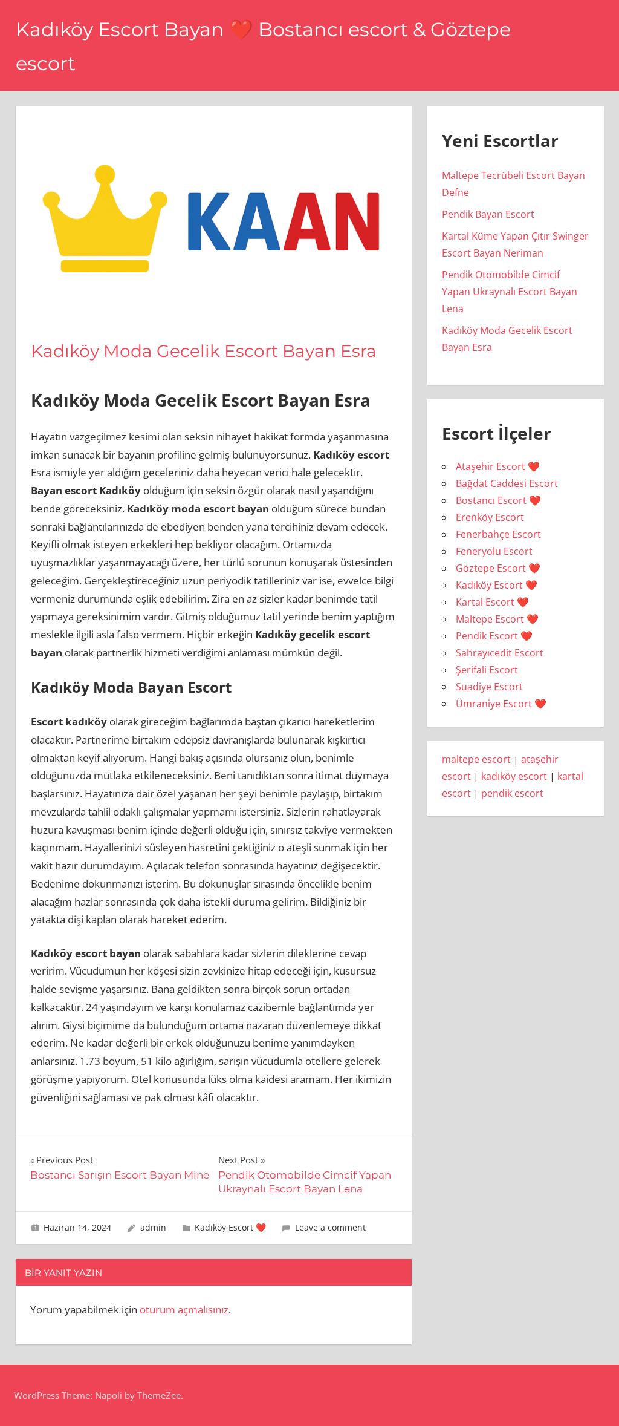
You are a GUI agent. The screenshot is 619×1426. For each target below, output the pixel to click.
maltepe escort (476, 759)
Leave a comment (330, 1227)
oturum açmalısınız (184, 1309)
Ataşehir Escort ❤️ (498, 466)
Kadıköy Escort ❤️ (230, 1227)
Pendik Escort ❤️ (494, 636)
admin (153, 1227)
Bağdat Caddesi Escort (507, 483)
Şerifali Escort (487, 669)
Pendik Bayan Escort (488, 214)
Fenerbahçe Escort (498, 534)
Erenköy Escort (490, 517)
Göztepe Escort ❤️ (498, 568)
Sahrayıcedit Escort (499, 652)
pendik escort (512, 793)
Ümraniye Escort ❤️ (501, 703)
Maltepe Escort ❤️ (497, 619)
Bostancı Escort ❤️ (498, 500)
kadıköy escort (514, 776)
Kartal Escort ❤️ (492, 602)
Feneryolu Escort (494, 551)
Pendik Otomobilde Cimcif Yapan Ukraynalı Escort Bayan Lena (509, 291)
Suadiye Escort (489, 686)
